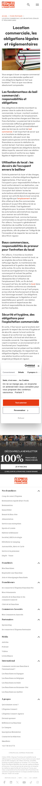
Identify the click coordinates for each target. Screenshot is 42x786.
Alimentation (7, 519)
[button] (28, 4)
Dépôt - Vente (7, 556)
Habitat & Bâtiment (10, 533)
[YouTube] (24, 782)
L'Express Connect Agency (13, 714)
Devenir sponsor (9, 718)
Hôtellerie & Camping (11, 542)
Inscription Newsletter (11, 732)
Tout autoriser (21, 403)
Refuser (21, 418)
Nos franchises (8, 568)
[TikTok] (31, 782)
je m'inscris (21, 466)
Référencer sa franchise (11, 723)
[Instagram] (37, 782)
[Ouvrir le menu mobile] (37, 5)
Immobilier (7, 510)
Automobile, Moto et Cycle (13, 547)
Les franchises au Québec (12, 692)
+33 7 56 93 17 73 (8, 746)
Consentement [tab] (9, 372)
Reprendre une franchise (12, 573)
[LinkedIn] (11, 782)
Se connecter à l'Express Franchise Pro (18, 588)
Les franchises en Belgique (13, 678)
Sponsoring (7, 625)
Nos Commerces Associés (12, 615)
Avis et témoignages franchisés (15, 578)
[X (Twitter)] (17, 782)
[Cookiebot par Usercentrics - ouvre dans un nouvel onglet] (26, 366)
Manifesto (6, 741)
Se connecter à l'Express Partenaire (16, 630)
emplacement (24, 198)
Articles (5, 642)
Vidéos (5, 651)
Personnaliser (19, 410)
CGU (25, 778)
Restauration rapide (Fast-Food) (15, 501)
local (33, 284)
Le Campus (6, 728)
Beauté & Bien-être (10, 515)
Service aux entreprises (11, 524)
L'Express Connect (9, 709)
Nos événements (9, 592)
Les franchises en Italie (11, 683)
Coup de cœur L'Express (12, 496)
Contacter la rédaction (11, 737)
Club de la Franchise (10, 604)
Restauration (7, 505)
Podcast (5, 647)
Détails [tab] (21, 372)
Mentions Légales (10, 778)
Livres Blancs (7, 656)
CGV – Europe (33, 778)
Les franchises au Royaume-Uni (15, 687)
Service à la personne (10, 551)
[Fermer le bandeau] (38, 366)
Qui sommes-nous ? (10, 705)
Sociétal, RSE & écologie (12, 537)
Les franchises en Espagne (13, 674)
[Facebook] (4, 782)
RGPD (20, 778)
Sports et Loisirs (8, 528)
